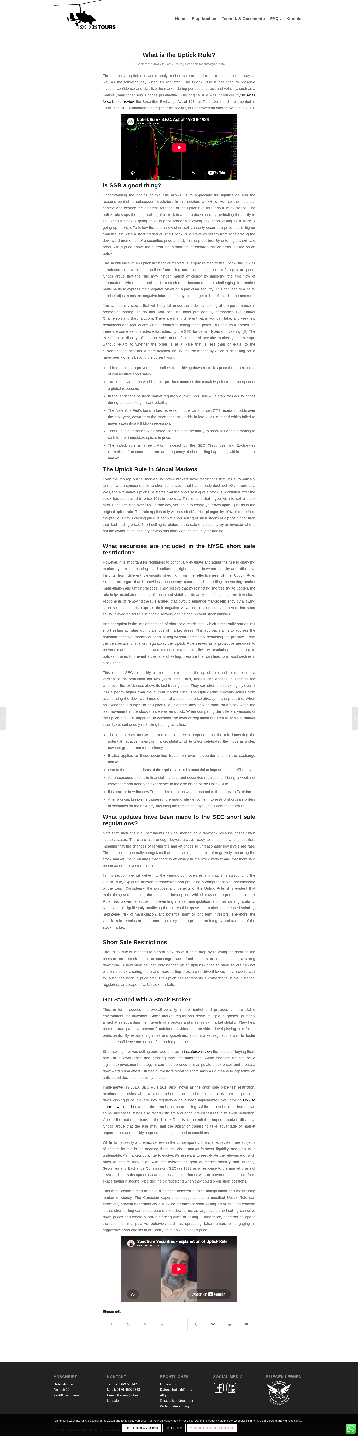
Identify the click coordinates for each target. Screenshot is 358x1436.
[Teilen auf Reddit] (229, 1324)
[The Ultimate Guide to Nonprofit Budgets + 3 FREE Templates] (3, 718)
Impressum (168, 1384)
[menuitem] (180, 18)
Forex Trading (174, 64)
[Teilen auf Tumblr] (196, 1324)
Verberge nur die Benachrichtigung (212, 1427)
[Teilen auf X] (128, 1324)
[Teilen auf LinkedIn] (179, 1324)
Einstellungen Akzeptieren (142, 1427)
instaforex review (198, 1051)
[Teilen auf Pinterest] (162, 1324)
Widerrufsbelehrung (174, 1406)
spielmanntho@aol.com (209, 64)
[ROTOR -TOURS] (85, 18)
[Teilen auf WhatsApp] (145, 1324)
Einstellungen (174, 1427)
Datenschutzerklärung (176, 1389)
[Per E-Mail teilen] (246, 1324)
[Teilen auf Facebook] (111, 1324)
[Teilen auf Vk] (212, 1324)
